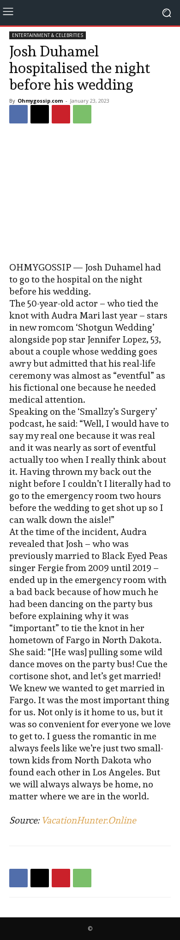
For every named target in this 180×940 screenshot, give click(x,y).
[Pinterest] (61, 114)
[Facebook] (18, 114)
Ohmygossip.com (40, 100)
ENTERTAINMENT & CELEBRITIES (47, 35)
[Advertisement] (90, 194)
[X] (39, 114)
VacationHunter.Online (88, 820)
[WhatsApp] (82, 114)
